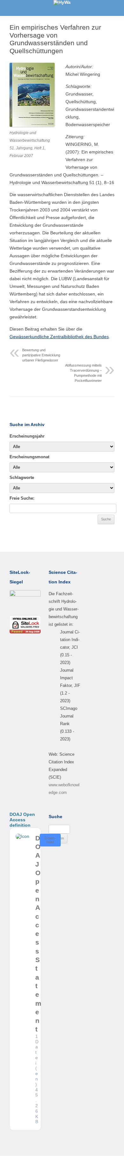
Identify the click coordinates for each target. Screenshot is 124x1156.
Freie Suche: (22, 498)
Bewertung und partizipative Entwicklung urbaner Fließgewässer (41, 355)
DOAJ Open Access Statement (38, 933)
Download (50, 840)
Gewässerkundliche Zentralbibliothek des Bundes (59, 336)
